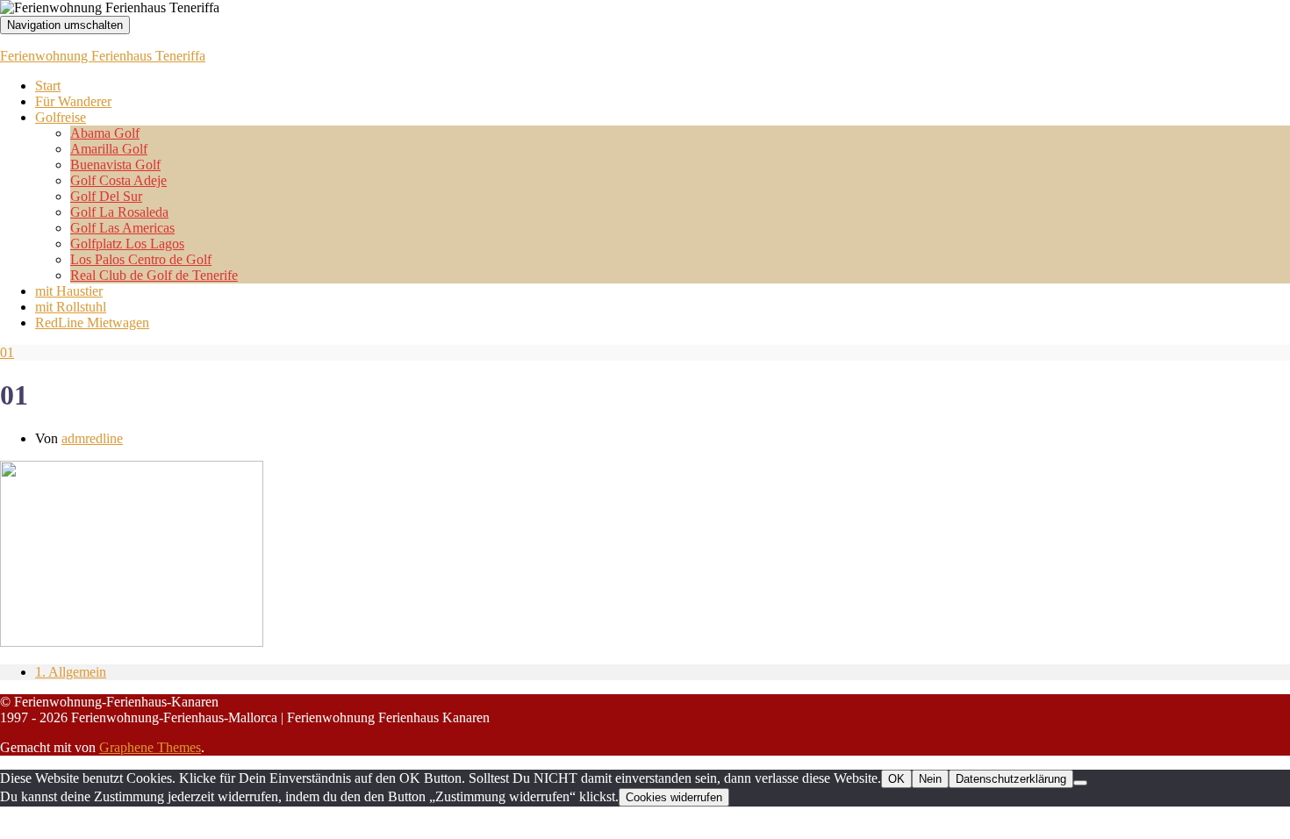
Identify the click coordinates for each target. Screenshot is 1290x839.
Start (48, 85)
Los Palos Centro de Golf (140, 259)
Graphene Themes (150, 747)
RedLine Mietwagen (92, 322)
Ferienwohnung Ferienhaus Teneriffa (102, 55)
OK (896, 778)
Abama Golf (105, 132)
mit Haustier (69, 290)
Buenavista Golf (115, 164)
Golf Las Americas (122, 227)
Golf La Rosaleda (119, 211)
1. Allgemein (70, 671)
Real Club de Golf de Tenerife (154, 275)
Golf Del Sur (106, 196)
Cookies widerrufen (674, 797)
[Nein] (1080, 782)
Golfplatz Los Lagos (127, 243)
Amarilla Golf (108, 148)
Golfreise (60, 117)
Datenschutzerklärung (1011, 778)
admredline (92, 438)
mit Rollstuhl (70, 306)
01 (7, 352)
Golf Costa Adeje (118, 180)
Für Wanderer (73, 101)
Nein (930, 778)
